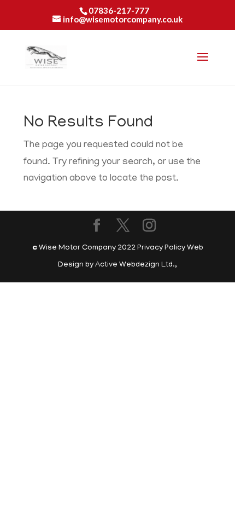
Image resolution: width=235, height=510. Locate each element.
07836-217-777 (119, 10)
